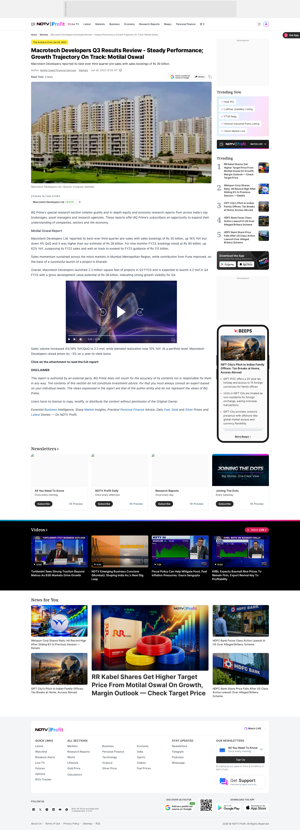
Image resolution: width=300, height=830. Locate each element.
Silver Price (109, 768)
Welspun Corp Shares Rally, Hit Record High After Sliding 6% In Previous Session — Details (58, 644)
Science (107, 762)
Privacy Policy (71, 823)
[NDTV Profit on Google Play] (228, 807)
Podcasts (178, 757)
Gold (175, 409)
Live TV (74, 24)
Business (114, 24)
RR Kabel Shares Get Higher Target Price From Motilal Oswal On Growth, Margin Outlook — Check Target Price (149, 685)
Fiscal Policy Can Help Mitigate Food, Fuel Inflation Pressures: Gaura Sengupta (179, 573)
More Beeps (242, 436)
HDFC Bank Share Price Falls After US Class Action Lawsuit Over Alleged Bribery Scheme (240, 692)
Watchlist (41, 751)
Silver (189, 409)
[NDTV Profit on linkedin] (53, 809)
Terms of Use (52, 823)
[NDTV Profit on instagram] (46, 809)
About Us (36, 823)
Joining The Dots (227, 490)
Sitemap (87, 823)
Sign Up (240, 759)
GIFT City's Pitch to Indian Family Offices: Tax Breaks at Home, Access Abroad (57, 690)
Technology (109, 757)
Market (89, 409)
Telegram (178, 751)
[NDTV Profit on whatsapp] (66, 809)
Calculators (74, 774)
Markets (100, 24)
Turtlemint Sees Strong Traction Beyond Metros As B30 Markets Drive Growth (57, 573)
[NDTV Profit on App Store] (256, 807)
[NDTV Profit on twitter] (40, 809)
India (140, 751)
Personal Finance (185, 24)
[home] (51, 22)
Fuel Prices (144, 768)
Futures (40, 768)
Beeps (168, 24)
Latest (87, 24)
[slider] (121, 335)
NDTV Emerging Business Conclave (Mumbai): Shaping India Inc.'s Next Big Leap (117, 575)
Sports (141, 757)
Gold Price (73, 768)
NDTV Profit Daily (106, 490)
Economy (129, 24)
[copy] (210, 76)
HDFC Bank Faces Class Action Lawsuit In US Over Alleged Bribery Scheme (239, 642)
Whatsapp (178, 762)
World (71, 757)
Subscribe (44, 503)
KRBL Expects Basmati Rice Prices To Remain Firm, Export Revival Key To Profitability (236, 575)
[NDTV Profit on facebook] (33, 809)
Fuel (167, 409)
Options (40, 773)
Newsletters (179, 746)
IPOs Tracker (43, 779)
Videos (141, 762)
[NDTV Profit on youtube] (60, 809)
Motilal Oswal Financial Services (58, 70)
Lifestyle (72, 762)
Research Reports (149, 24)
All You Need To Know (49, 490)
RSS (98, 823)
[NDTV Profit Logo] (49, 728)
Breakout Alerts (45, 757)
